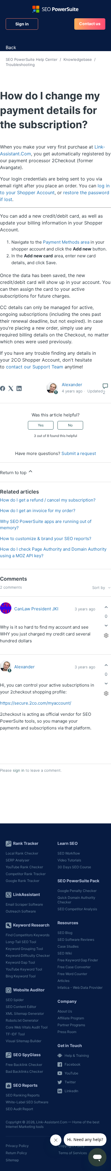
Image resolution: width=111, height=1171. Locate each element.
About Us (64, 1011)
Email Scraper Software (24, 904)
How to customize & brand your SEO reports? (45, 538)
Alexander (72, 384)
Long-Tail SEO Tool (21, 942)
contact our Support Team (34, 367)
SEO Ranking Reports (23, 1095)
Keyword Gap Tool (20, 962)
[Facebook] (2, 388)
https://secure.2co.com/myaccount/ (35, 703)
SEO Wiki (64, 953)
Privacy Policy (17, 1146)
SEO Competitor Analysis (77, 909)
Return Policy (16, 1153)
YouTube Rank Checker (24, 867)
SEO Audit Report (19, 1109)
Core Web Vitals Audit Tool (27, 1027)
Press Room (66, 1032)
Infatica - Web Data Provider (79, 987)
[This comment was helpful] (106, 607)
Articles (63, 980)
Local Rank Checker (22, 853)
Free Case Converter (74, 967)
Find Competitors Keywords (28, 935)
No (70, 425)
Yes (41, 425)
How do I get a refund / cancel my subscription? (48, 500)
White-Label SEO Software (27, 1102)
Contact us (89, 23)
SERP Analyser (17, 860)
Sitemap (12, 1160)
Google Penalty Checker (76, 891)
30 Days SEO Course (74, 867)
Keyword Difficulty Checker (28, 955)
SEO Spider (15, 1000)
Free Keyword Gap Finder (77, 960)
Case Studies (68, 946)
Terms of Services (72, 1153)
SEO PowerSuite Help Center (31, 59)
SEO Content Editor (21, 1006)
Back (11, 47)
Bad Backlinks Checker (24, 1071)
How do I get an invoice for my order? (37, 510)
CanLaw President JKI (36, 608)
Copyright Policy (71, 1146)
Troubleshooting (20, 64)
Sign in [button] (22, 23)
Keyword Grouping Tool (24, 949)
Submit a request (78, 453)
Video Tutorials (69, 860)
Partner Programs (71, 1025)
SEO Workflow (68, 853)
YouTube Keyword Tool (24, 969)
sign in (18, 770)
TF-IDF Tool (15, 1034)
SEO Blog (64, 933)
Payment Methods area (66, 242)
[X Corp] (10, 388)
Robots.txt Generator (22, 1020)
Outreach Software (21, 911)
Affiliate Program (70, 1018)
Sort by (99, 588)
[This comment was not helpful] (106, 625)
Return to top (14, 472)
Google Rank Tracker (22, 881)
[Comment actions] (106, 635)
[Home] (55, 9)
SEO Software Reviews (75, 939)
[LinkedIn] (19, 388)
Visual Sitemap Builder (23, 1041)
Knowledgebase (77, 59)
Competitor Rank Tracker (26, 874)
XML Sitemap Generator (25, 1013)
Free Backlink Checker (24, 1064)
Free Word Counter (72, 974)
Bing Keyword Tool (21, 976)
